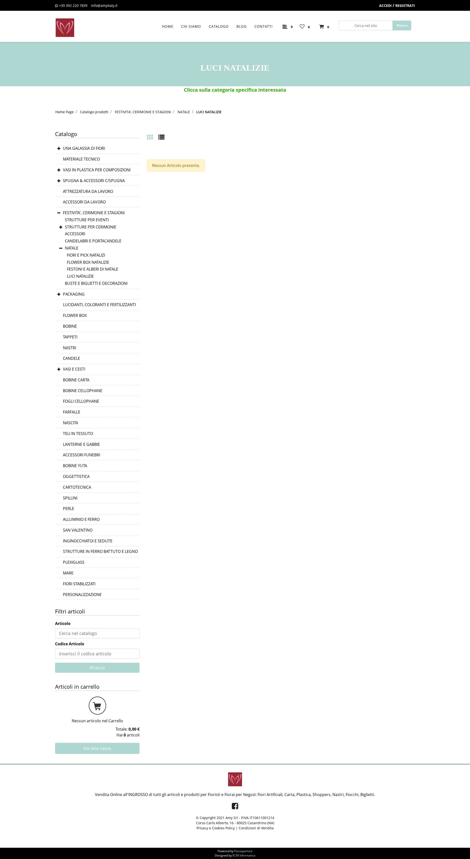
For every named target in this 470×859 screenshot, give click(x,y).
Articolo (62, 623)
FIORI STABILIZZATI (79, 583)
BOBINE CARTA (76, 380)
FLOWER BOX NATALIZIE (88, 262)
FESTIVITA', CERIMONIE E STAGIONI (143, 112)
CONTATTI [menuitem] (263, 26)
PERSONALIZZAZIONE (82, 594)
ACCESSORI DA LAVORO (84, 202)
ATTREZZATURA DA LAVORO (88, 191)
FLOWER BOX (75, 315)
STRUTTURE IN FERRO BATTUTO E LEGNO (100, 551)
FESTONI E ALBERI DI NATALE (92, 269)
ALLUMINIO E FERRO (81, 519)
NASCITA (70, 422)
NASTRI (69, 347)
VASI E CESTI (74, 369)
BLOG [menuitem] (241, 26)
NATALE (183, 112)
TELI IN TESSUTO (78, 433)
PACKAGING (74, 294)
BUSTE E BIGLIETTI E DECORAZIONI (96, 283)
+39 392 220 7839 (73, 5)
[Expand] (59, 148)
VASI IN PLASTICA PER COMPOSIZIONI (96, 170)
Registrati (405, 5)
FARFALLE (71, 412)
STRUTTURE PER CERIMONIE (90, 227)
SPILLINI (70, 498)
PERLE (68, 508)
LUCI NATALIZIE (209, 112)
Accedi (385, 5)
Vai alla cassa (97, 748)
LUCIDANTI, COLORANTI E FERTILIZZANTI (99, 304)
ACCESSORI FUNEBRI (81, 455)
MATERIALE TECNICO (81, 159)
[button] (402, 25)
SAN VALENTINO (78, 530)
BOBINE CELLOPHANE (82, 390)
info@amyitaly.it (104, 5)
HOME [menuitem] (167, 26)
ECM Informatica (244, 855)
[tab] (152, 137)
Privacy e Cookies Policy (216, 828)
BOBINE (70, 326)
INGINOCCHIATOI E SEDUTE (87, 541)
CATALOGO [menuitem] (219, 26)
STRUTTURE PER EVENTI (87, 220)
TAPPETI (70, 337)
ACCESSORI (75, 234)
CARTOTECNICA (77, 487)
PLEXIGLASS (73, 562)
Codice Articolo (69, 644)
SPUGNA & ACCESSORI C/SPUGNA (94, 180)
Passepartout (243, 851)
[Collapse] (59, 213)
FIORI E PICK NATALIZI (86, 255)
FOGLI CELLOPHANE (81, 401)
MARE (68, 573)
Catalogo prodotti (94, 112)
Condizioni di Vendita (256, 828)
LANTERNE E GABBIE (81, 444)
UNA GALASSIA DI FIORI (84, 148)
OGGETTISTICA (76, 476)
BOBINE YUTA (75, 465)
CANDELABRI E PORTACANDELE (93, 241)
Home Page (64, 112)
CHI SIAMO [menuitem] (191, 26)
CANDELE (71, 358)
